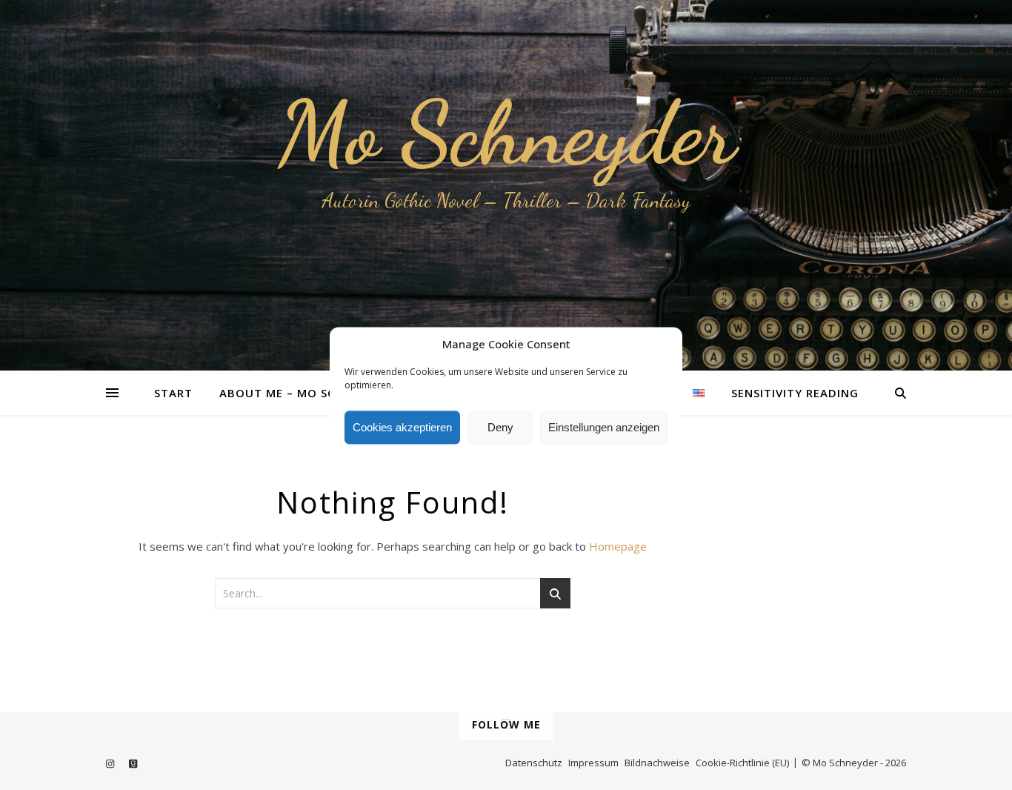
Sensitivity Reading (795, 392)
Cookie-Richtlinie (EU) (742, 762)
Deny (500, 427)
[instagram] (111, 764)
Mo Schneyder (506, 133)
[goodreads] (133, 764)
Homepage (618, 546)
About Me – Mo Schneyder (304, 392)
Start (173, 392)
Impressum (593, 762)
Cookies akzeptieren (402, 427)
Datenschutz (533, 762)
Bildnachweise (657, 762)
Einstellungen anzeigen (603, 427)
